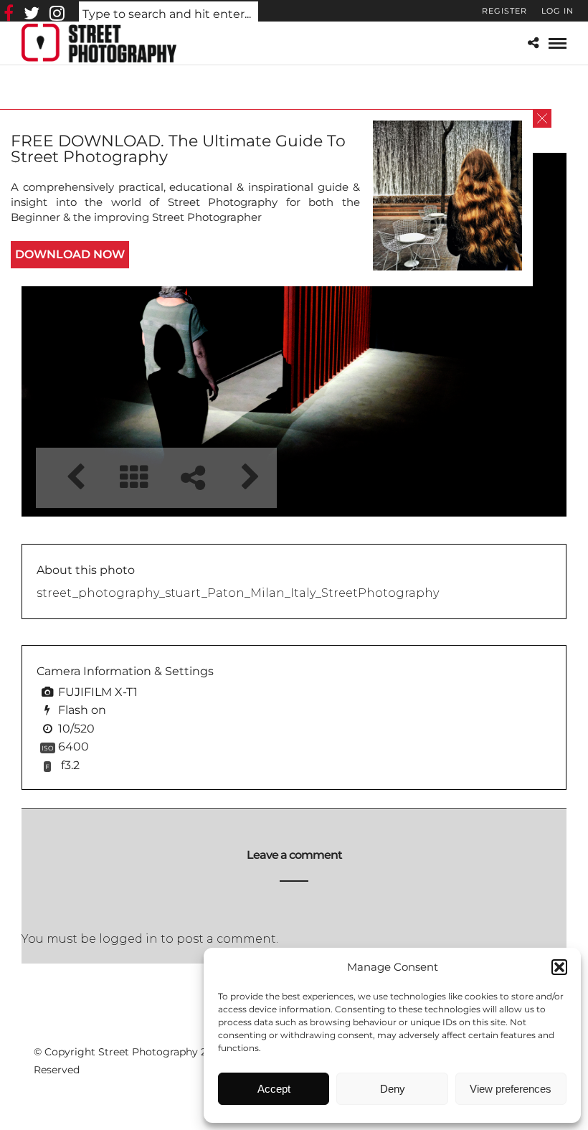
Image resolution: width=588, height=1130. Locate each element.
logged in (128, 939)
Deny (392, 1089)
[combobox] (168, 14)
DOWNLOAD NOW (70, 254)
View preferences (510, 1089)
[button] (559, 967)
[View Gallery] (133, 477)
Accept (273, 1089)
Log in (557, 11)
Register (504, 11)
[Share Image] (192, 477)
